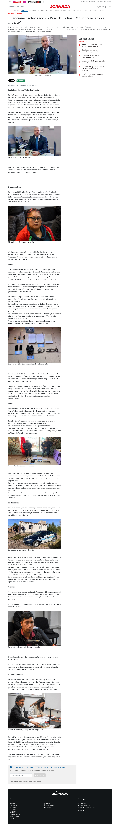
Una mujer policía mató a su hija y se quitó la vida (93, 62)
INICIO (48, 804)
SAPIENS (56, 10)
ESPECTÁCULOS (76, 10)
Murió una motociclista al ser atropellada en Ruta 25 (92, 45)
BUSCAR (101, 7)
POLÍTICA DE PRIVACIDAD (87, 807)
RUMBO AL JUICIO (15, 14)
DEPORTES (41, 10)
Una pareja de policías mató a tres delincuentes (92, 56)
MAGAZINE (49, 10)
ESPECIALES (93, 10)
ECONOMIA (13, 807)
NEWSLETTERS (95, 2)
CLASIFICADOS (106, 2)
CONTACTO (83, 804)
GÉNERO (85, 10)
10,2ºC (109, 7)
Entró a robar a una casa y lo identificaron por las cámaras (92, 51)
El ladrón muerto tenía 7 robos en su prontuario (92, 75)
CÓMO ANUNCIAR (85, 806)
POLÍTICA (16, 10)
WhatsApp (21, 80)
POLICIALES (24, 10)
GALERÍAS (101, 10)
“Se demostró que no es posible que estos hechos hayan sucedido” (93, 68)
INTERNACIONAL (65, 10)
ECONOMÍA (33, 10)
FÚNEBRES (85, 2)
